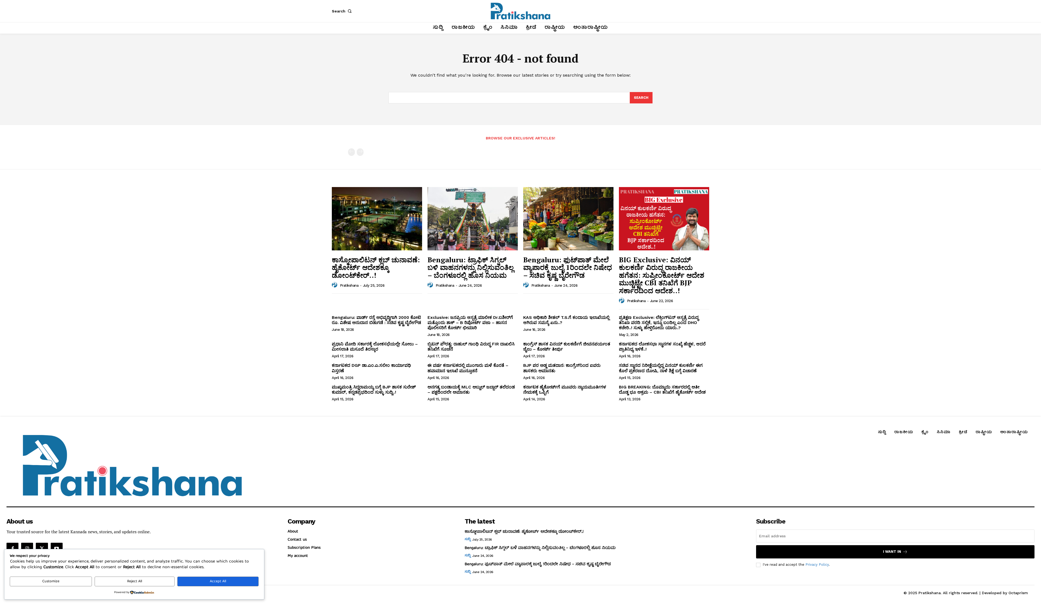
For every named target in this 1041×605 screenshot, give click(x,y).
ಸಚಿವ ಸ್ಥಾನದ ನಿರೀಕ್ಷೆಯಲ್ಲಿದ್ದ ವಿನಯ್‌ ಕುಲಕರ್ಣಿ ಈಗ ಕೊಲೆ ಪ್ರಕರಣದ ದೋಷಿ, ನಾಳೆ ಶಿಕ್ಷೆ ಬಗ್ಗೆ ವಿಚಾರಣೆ (661, 368)
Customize (50, 581)
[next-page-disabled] (360, 152)
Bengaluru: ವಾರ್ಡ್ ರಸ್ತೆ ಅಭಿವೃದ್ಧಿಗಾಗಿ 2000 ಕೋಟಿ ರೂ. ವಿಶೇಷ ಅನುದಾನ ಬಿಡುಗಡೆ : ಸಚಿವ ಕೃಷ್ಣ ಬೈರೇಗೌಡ (376, 320)
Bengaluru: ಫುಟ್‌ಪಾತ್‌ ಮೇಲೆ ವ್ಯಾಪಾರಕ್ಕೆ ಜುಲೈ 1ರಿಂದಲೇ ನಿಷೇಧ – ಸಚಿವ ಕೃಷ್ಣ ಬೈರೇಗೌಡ (567, 267)
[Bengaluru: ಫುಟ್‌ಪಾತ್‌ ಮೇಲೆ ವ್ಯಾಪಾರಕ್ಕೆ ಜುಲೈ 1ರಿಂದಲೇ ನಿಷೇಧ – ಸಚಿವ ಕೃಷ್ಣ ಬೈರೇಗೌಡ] (568, 218)
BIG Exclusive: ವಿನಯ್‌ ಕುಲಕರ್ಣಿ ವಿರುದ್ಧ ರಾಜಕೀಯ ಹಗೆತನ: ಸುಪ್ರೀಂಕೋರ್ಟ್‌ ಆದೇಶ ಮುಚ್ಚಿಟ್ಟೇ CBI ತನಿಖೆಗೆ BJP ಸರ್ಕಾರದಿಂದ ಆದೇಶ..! (661, 275)
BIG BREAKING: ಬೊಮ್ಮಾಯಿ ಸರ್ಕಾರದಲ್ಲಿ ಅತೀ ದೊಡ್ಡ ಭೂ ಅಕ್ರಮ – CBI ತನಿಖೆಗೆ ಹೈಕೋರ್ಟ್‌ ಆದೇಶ (662, 389)
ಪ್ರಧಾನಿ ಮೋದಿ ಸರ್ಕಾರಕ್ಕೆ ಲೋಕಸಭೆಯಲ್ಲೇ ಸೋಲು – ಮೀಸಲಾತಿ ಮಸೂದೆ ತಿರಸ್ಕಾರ (375, 346)
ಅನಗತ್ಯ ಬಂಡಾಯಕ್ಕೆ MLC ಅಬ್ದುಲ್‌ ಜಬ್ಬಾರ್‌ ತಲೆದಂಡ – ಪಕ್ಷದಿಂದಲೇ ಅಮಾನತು (471, 389)
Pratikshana (349, 285)
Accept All (218, 581)
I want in (892, 552)
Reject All (134, 581)
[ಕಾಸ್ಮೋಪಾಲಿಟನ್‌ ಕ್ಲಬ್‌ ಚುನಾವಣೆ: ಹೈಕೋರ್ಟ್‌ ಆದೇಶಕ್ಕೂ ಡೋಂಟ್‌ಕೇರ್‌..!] (377, 218)
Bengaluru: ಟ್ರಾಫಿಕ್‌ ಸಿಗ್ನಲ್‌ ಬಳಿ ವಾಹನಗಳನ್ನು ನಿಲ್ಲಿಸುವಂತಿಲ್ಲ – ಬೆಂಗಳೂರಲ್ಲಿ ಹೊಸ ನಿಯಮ (471, 267)
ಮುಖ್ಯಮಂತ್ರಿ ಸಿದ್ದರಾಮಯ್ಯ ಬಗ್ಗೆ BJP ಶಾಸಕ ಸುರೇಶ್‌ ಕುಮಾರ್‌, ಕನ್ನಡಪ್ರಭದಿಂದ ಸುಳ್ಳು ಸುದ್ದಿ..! (374, 389)
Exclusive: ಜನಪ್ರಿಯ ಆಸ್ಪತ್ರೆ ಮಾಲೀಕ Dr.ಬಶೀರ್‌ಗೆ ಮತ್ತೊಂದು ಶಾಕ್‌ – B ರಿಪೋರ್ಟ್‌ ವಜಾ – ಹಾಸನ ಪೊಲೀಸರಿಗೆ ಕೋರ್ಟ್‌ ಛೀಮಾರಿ (470, 322)
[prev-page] (351, 152)
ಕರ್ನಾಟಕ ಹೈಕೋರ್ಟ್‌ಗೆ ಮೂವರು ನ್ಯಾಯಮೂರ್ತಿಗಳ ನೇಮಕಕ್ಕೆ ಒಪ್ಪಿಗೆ (564, 389)
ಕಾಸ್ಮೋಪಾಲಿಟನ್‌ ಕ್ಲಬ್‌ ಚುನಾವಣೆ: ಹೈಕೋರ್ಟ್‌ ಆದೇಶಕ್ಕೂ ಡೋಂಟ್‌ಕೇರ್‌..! (376, 267)
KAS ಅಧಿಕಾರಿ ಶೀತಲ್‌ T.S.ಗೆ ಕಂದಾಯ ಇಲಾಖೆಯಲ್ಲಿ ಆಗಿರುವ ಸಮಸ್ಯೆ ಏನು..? (566, 320)
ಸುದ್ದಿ (468, 539)
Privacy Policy (817, 565)
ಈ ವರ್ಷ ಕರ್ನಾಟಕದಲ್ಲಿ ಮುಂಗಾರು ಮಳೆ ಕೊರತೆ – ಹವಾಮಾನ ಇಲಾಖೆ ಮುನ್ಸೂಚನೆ (468, 368)
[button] (343, 11)
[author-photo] (335, 285)
